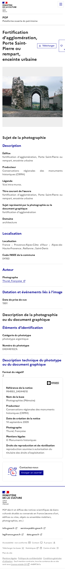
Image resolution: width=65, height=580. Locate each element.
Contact (35, 542)
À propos (48, 542)
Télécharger (48, 45)
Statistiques (31, 548)
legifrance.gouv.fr (11, 534)
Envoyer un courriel (31, 472)
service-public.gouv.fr (32, 528)
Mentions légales (9, 558)
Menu (61, 4)
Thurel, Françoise (12, 281)
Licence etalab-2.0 (19, 564)
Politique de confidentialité (30, 558)
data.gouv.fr (33, 534)
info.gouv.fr (8, 528)
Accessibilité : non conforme (14, 542)
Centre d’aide (49, 548)
